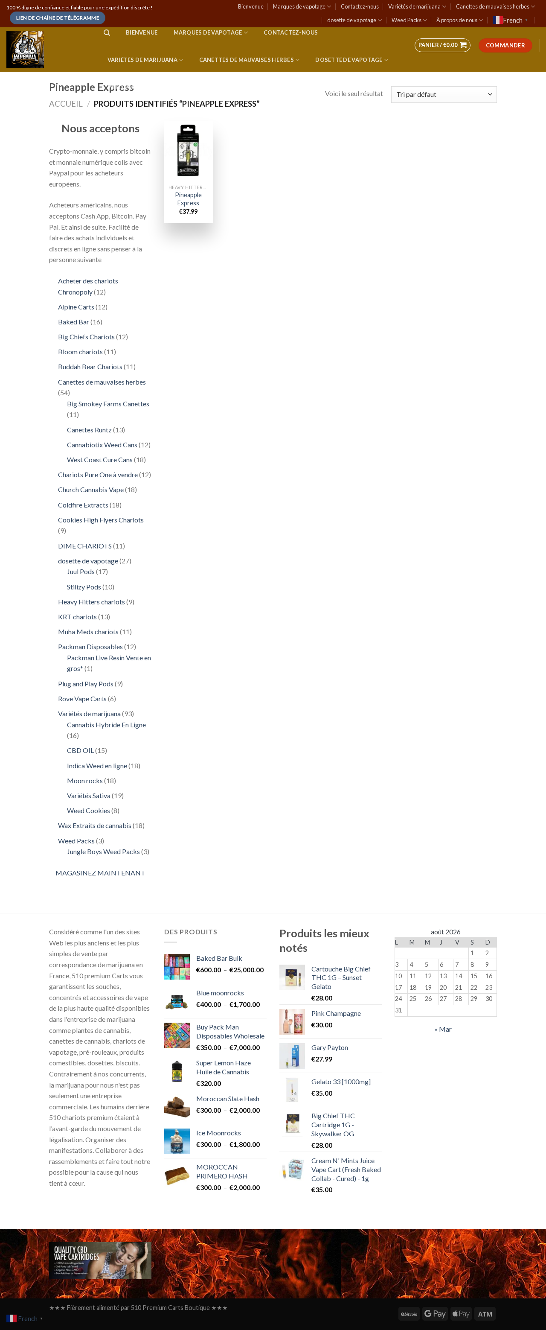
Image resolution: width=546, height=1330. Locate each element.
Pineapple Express (188, 199)
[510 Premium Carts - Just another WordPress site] (46, 49)
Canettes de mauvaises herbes (492, 6)
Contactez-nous (360, 6)
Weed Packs (406, 20)
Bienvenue (251, 6)
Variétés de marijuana (414, 6)
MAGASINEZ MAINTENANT (100, 873)
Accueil (66, 103)
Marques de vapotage (299, 6)
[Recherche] (106, 33)
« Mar (443, 1029)
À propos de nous (456, 20)
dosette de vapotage (351, 20)
